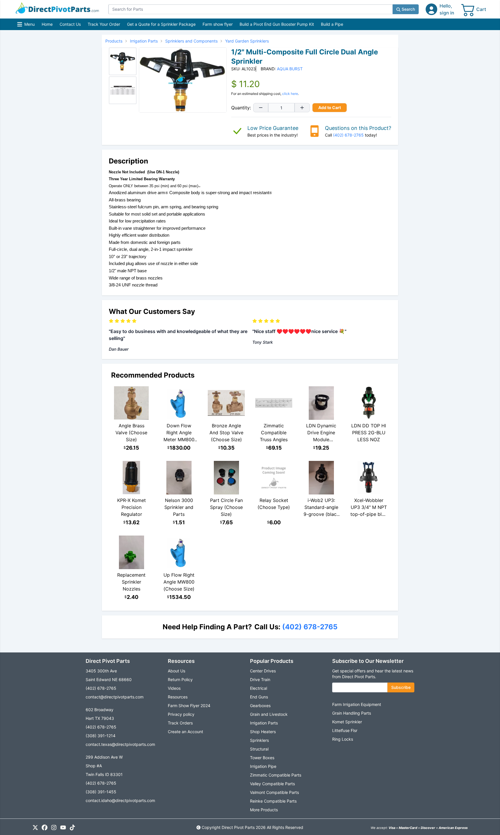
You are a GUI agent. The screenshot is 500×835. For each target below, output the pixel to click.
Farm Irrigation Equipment (356, 704)
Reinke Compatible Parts (273, 801)
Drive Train (260, 679)
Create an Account (185, 731)
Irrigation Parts (264, 722)
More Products (264, 809)
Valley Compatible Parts (272, 783)
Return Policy (180, 679)
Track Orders (180, 722)
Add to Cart (329, 107)
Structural (259, 748)
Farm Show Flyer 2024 (189, 705)
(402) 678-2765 (348, 135)
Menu (26, 26)
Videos (174, 688)
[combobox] (250, 9)
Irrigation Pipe (263, 766)
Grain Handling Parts (351, 713)
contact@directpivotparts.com (115, 696)
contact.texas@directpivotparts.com (120, 744)
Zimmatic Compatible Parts (275, 775)
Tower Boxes (262, 757)
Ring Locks (342, 739)
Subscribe (401, 687)
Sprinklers (259, 740)
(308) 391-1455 (101, 791)
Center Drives (263, 670)
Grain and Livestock (269, 714)
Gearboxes (260, 705)
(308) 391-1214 (100, 735)
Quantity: (241, 108)
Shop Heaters (263, 731)
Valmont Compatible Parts (274, 792)
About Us (176, 670)
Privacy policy (181, 714)
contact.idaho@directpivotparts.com (120, 800)
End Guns (259, 696)
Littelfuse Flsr (344, 730)
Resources (178, 696)
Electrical (258, 688)
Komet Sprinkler (347, 721)
